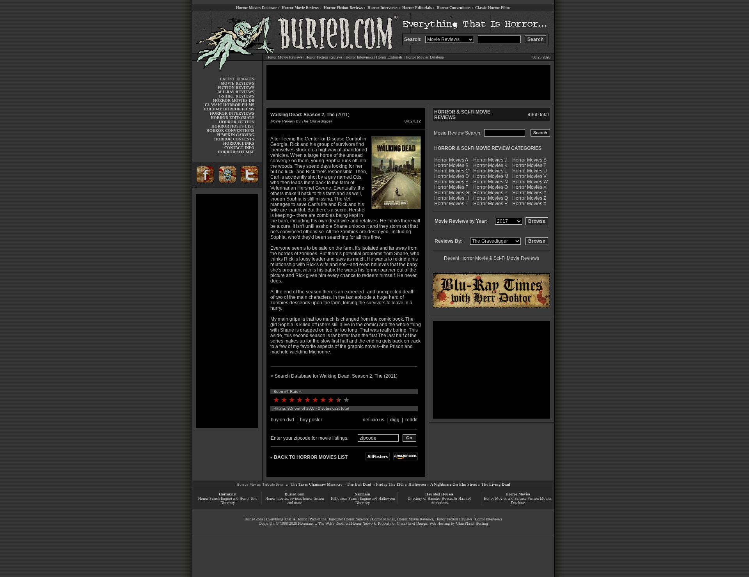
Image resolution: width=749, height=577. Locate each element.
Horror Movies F (451, 187)
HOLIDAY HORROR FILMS (229, 109)
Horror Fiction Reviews (343, 7)
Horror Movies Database (256, 7)
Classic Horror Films (492, 7)
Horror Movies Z (529, 198)
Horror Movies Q (490, 198)
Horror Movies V (529, 176)
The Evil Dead (359, 484)
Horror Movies (518, 494)
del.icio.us (373, 420)
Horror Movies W (530, 182)
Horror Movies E (451, 182)
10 (346, 400)
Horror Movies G (451, 192)
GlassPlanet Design (412, 523)
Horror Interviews (382, 7)
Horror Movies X (529, 187)
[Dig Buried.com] (227, 186)
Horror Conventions (453, 7)
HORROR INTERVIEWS (232, 113)
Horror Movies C (451, 171)
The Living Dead (495, 484)
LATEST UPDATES (237, 79)
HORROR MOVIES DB (233, 100)
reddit (411, 420)
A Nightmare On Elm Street (453, 484)
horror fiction (313, 498)
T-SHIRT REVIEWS (236, 96)
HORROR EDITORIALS (232, 117)
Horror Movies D (451, 176)
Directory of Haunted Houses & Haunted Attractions (439, 500)
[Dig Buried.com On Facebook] (204, 186)
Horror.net (227, 494)
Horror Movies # (529, 203)
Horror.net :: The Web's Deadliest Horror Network (337, 523)
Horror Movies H (451, 198)
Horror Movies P (490, 192)
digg (394, 420)
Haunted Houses (439, 494)
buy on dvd (282, 420)
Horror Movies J (490, 160)
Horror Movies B (451, 165)
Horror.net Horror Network (348, 519)
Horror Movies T (529, 165)
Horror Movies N (490, 182)
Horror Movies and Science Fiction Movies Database (518, 500)
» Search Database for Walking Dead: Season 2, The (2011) (334, 376)
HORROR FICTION (236, 122)
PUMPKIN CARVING (235, 135)
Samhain (362, 494)
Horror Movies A (451, 160)
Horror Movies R (490, 203)
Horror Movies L (490, 171)
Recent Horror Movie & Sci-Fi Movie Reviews (491, 258)
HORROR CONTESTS (234, 139)
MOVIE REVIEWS (237, 83)
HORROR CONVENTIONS (230, 130)
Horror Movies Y (529, 192)
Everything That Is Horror (286, 519)
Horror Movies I (450, 203)
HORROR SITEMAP (236, 152)
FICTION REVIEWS (236, 87)
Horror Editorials (417, 7)
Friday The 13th (390, 484)
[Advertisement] (227, 311)
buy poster (311, 420)
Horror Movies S (529, 160)
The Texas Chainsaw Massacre (316, 484)
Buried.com (294, 494)
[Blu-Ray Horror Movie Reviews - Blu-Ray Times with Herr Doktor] (491, 306)
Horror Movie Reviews (300, 7)
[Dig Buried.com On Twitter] (250, 186)
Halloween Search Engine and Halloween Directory (363, 500)
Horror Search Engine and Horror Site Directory (227, 500)
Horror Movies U (529, 171)
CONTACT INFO (239, 148)
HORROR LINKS (238, 143)
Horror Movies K (490, 165)
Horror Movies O (490, 187)
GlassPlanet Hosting (472, 523)
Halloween (417, 484)
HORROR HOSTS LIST (232, 126)
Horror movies (276, 498)
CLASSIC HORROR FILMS (229, 105)
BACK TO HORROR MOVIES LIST (311, 457)
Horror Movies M (490, 176)
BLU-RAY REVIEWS (235, 92)
